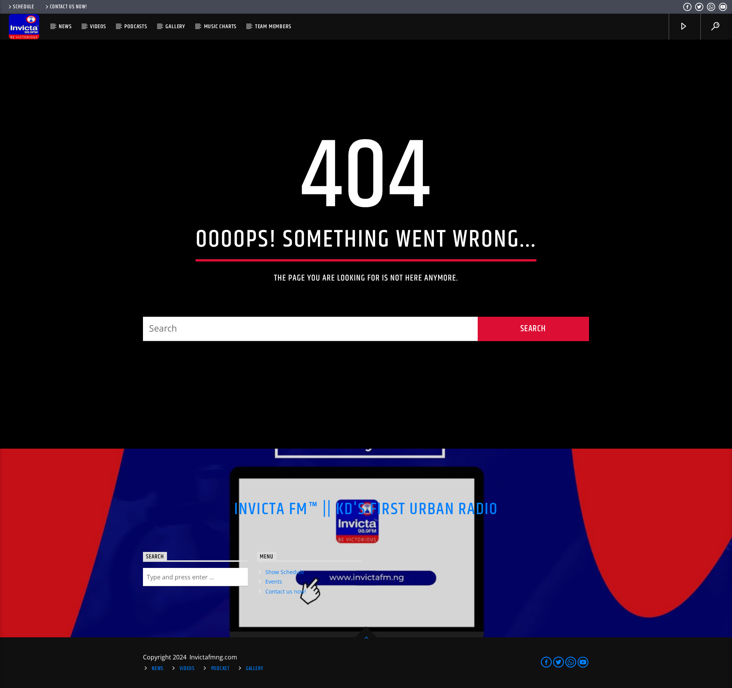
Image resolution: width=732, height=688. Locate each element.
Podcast (220, 668)
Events (273, 581)
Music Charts (220, 26)
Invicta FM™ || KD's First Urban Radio (366, 509)
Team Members (273, 26)
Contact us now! (68, 7)
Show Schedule (284, 572)
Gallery (175, 26)
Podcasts (135, 26)
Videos (98, 26)
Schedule (23, 7)
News (65, 26)
